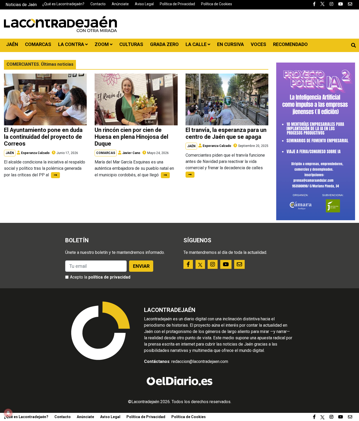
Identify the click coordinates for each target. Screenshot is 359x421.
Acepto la (100, 277)
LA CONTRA (71, 44)
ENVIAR (141, 266)
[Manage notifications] (8, 413)
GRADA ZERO (164, 44)
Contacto (98, 4)
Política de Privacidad (177, 4)
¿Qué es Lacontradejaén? (63, 4)
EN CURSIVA (230, 44)
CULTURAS (131, 44)
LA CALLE (197, 44)
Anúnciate (120, 4)
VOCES (258, 44)
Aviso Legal (144, 4)
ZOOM (102, 44)
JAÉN (12, 44)
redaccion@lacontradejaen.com (199, 361)
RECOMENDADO (290, 44)
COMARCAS (38, 44)
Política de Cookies (216, 4)
